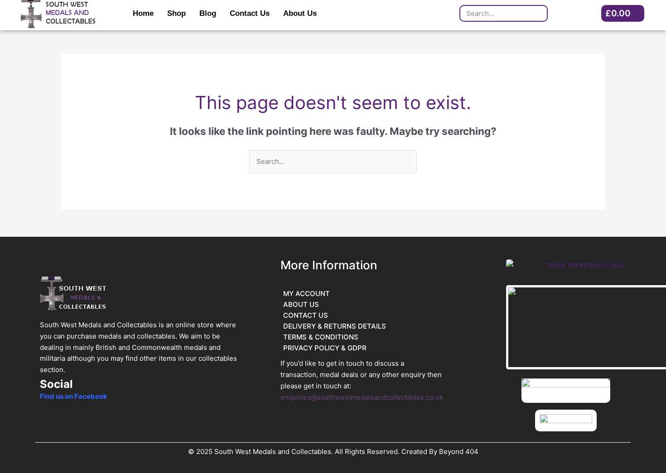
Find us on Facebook (73, 396)
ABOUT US (301, 304)
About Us (300, 13)
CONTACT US (305, 315)
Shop (176, 13)
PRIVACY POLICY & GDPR (325, 348)
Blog (207, 13)
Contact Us (250, 13)
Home (143, 13)
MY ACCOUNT (306, 293)
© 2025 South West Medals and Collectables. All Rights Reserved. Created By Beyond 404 (333, 451)
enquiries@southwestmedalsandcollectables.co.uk (361, 397)
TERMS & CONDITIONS (320, 337)
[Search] (538, 13)
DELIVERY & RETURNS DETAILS (334, 326)
